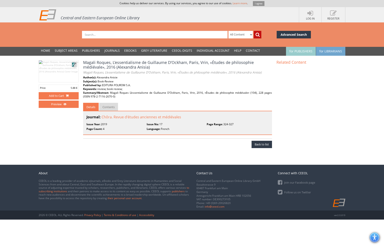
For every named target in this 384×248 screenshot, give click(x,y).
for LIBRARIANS (330, 51)
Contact (253, 50)
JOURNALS (112, 50)
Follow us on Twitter (297, 192)
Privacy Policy (92, 215)
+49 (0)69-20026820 (218, 203)
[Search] (257, 34)
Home (45, 50)
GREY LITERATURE (154, 50)
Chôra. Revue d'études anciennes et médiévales (141, 117)
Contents (108, 107)
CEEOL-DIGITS (182, 50)
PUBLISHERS (91, 50)
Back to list (262, 144)
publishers (178, 191)
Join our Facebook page (299, 183)
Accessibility (146, 215)
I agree (258, 3)
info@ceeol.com (214, 206)
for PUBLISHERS (300, 51)
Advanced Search (294, 34)
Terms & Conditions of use (120, 215)
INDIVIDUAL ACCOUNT (213, 50)
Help (237, 50)
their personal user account (125, 198)
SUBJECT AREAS (66, 50)
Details (90, 107)
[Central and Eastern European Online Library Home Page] (90, 14)
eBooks (130, 50)
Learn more (240, 3)
